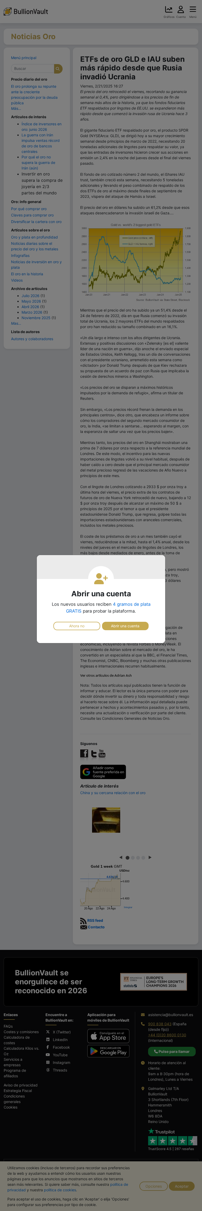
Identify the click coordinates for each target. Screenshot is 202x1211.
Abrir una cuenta (125, 626)
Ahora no (76, 626)
